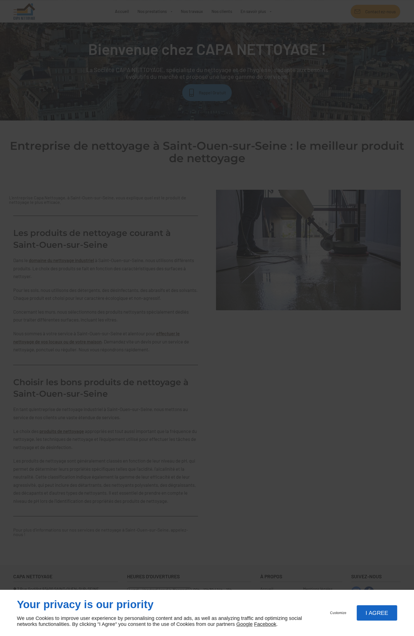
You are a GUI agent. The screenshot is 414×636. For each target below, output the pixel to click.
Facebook (265, 624)
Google (244, 624)
